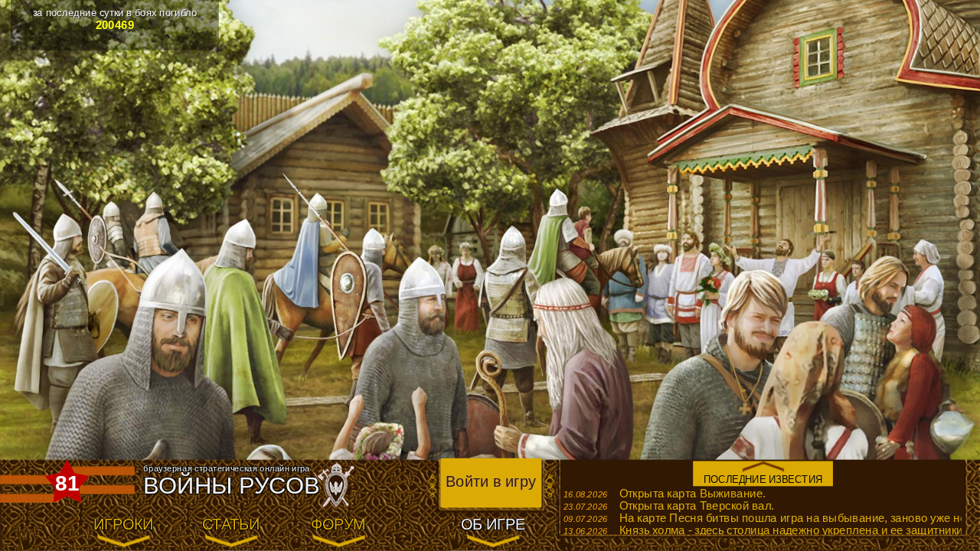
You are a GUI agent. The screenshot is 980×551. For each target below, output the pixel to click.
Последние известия (763, 479)
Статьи (231, 525)
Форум (338, 525)
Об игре (493, 525)
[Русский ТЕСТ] (45, 525)
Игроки (123, 525)
